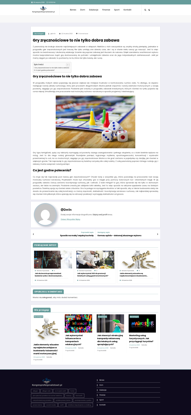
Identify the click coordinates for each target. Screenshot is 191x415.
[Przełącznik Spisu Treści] (67, 65)
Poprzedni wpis (87, 232)
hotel (72, 391)
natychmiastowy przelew (42, 400)
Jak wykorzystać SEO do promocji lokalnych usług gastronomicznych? (92, 274)
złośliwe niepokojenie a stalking (79, 405)
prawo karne (37, 405)
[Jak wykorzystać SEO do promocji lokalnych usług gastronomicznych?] (95, 259)
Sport (117, 9)
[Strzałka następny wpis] (157, 234)
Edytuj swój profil (100, 215)
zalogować (47, 297)
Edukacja (93, 9)
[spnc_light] (149, 9)
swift (62, 405)
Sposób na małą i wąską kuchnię (77, 235)
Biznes (73, 9)
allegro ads (46, 391)
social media (51, 405)
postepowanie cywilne (83, 400)
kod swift (79, 396)
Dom (82, 9)
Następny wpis (104, 232)
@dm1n (53, 34)
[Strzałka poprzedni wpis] (33, 234)
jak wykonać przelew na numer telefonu (47, 396)
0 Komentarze (83, 34)
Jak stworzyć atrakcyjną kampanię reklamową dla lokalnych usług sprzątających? (110, 340)
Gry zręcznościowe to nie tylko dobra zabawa (52, 68)
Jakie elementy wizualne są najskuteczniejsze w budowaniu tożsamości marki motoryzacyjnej (134, 274)
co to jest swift (60, 391)
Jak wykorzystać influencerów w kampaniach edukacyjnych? (74, 340)
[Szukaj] (145, 9)
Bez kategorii (39, 34)
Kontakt (127, 9)
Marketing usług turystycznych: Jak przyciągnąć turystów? (141, 338)
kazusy (68, 396)
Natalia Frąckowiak (43, 270)
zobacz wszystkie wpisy (70, 219)
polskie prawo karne (63, 400)
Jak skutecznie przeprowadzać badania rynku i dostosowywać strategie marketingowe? (48, 274)
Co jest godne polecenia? (45, 70)
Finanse (106, 9)
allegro (35, 391)
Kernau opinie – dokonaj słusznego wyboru (119, 235)
